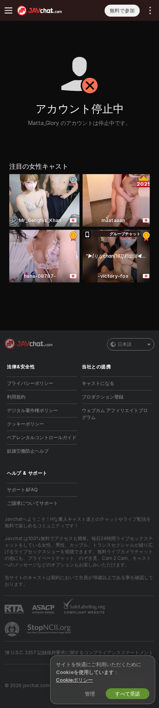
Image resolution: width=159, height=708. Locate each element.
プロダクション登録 (102, 397)
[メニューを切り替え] (8, 10)
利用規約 (16, 397)
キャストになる (98, 383)
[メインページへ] (48, 10)
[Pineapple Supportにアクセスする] (13, 629)
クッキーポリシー (25, 424)
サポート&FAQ (22, 490)
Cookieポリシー (74, 680)
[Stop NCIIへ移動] (50, 629)
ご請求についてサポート (32, 503)
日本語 (125, 344)
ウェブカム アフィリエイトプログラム (115, 413)
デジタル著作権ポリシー (32, 410)
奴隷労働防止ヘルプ (28, 451)
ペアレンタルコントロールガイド (41, 437)
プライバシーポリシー (30, 383)
